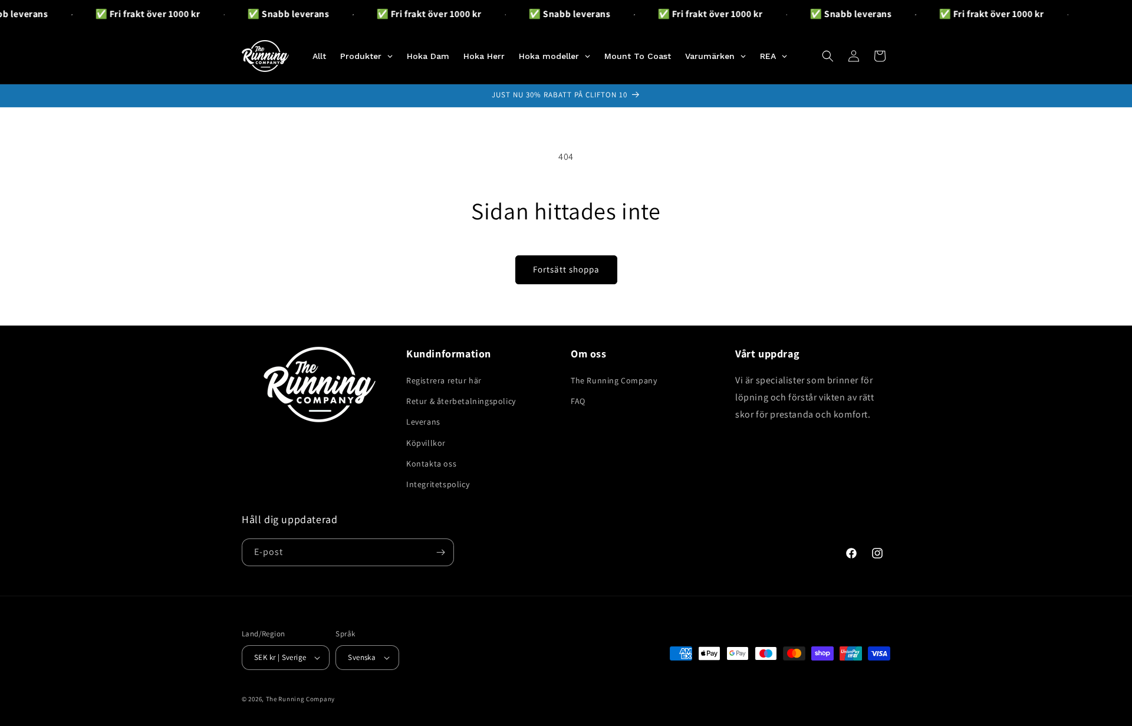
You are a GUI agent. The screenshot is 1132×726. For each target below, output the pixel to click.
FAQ (578, 401)
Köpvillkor (426, 443)
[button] (828, 56)
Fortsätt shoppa (566, 269)
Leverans (423, 421)
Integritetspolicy (437, 484)
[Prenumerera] (440, 552)
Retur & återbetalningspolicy (461, 401)
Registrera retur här (444, 380)
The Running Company (614, 380)
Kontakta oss (431, 463)
